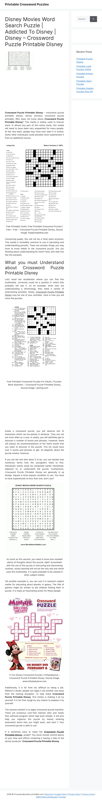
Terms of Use (88, 794)
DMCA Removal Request (47, 797)
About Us (49, 794)
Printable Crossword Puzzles (27, 4)
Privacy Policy (74, 794)
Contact (62, 797)
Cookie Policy (61, 794)
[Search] (93, 19)
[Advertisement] (34, 91)
